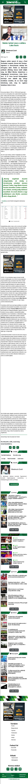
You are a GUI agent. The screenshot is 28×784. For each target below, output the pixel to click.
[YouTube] (12, 769)
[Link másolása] (17, 57)
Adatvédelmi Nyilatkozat (22, 775)
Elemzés (13, 739)
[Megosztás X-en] (24, 57)
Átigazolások (14, 728)
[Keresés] (25, 2)
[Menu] (3, 2)
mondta (4, 201)
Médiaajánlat (14, 760)
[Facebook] (8, 769)
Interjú (12, 737)
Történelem (14, 733)
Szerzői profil (14, 484)
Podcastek (13, 750)
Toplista (13, 730)
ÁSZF (12, 775)
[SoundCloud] (16, 769)
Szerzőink (13, 747)
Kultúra (13, 735)
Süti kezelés (4, 775)
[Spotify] (20, 769)
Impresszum (14, 757)
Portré (12, 726)
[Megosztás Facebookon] (21, 57)
